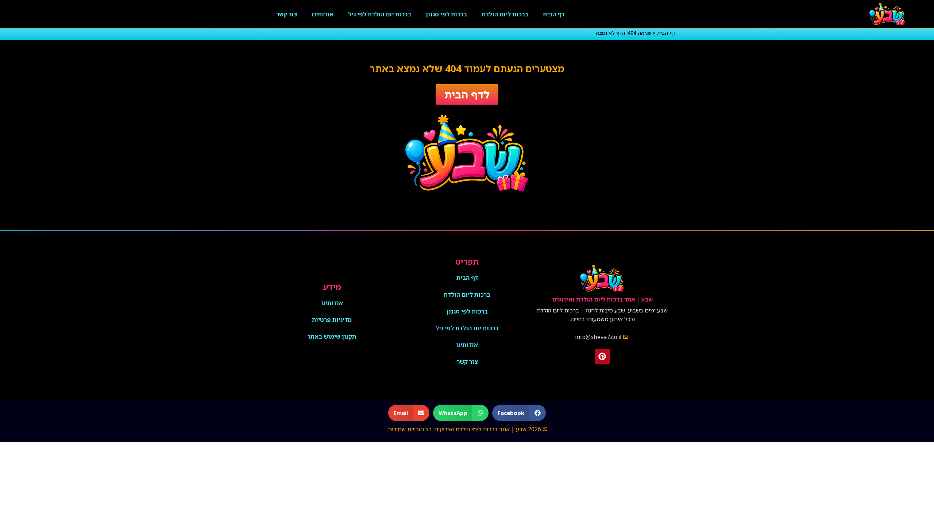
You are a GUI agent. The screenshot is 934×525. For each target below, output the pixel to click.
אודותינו (322, 14)
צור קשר (286, 14)
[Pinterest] (602, 356)
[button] (519, 413)
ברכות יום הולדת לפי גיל (379, 14)
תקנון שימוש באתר (332, 336)
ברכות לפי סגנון (446, 14)
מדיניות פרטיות (332, 320)
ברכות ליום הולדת (505, 14)
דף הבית (553, 14)
